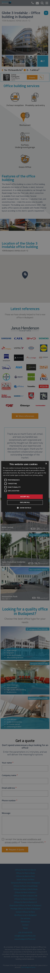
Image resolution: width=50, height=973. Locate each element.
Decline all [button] (25, 502)
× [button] (46, 464)
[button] (25, 508)
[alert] (25, 486)
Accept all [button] (24, 497)
